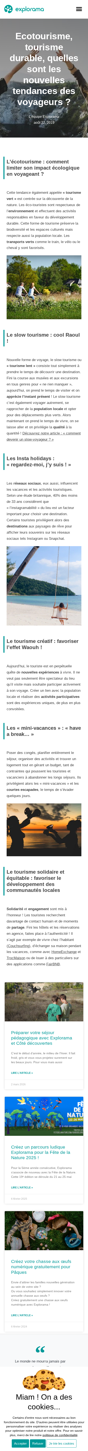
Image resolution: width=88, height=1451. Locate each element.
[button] (79, 9)
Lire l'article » (22, 1072)
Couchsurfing (18, 946)
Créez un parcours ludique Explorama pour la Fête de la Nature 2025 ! (40, 1152)
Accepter (20, 1443)
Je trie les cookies (61, 1443)
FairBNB (53, 964)
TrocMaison (16, 958)
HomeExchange (64, 952)
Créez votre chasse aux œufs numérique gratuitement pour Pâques (41, 1266)
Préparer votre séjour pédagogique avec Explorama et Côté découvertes (41, 1038)
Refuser (37, 1443)
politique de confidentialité (60, 1435)
